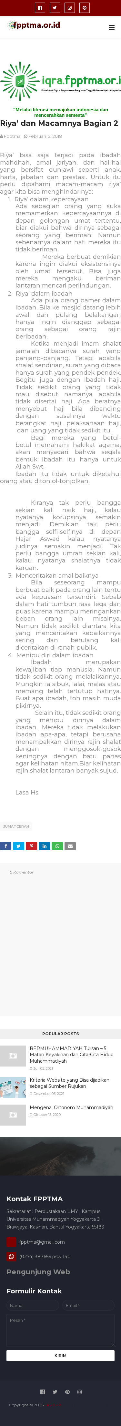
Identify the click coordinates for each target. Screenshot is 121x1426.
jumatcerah (16, 826)
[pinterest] (84, 8)
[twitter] (55, 8)
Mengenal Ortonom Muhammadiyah (71, 1107)
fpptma (12, 136)
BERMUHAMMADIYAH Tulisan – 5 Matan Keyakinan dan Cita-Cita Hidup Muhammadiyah (72, 1055)
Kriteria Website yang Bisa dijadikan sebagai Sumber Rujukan (69, 1083)
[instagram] (70, 8)
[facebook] (40, 8)
